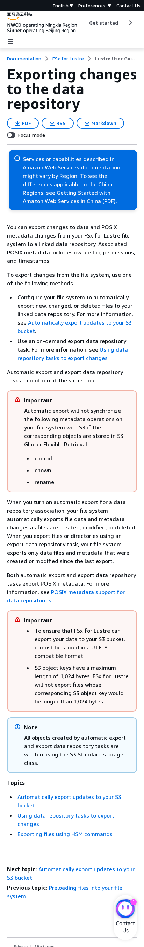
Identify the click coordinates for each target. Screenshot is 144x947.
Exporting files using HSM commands (65, 834)
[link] (116, 58)
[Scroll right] (129, 22)
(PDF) (109, 201)
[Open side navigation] (10, 41)
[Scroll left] (84, 22)
